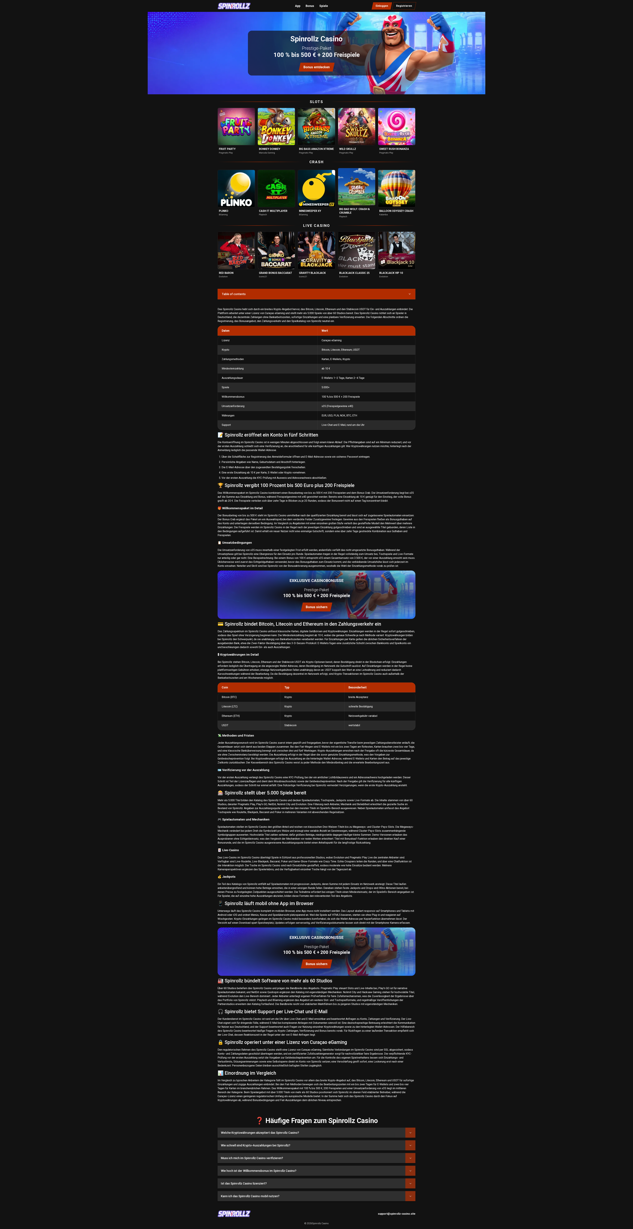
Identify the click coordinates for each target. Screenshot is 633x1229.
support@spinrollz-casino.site (396, 1213)
